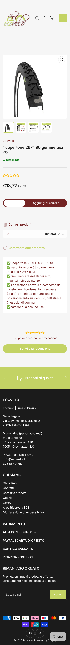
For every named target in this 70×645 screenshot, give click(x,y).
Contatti (8, 488)
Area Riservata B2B (16, 507)
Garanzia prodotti (15, 493)
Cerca (7, 502)
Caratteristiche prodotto (27, 248)
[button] (11, 175)
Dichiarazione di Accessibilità (23, 512)
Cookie (8, 498)
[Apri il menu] (63, 18)
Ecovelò (8, 140)
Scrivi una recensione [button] (35, 348)
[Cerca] (37, 18)
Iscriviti (58, 594)
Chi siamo (10, 483)
